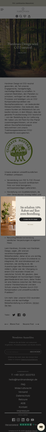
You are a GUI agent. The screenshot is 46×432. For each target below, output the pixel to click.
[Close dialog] (44, 198)
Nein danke (30, 224)
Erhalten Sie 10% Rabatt (30, 219)
